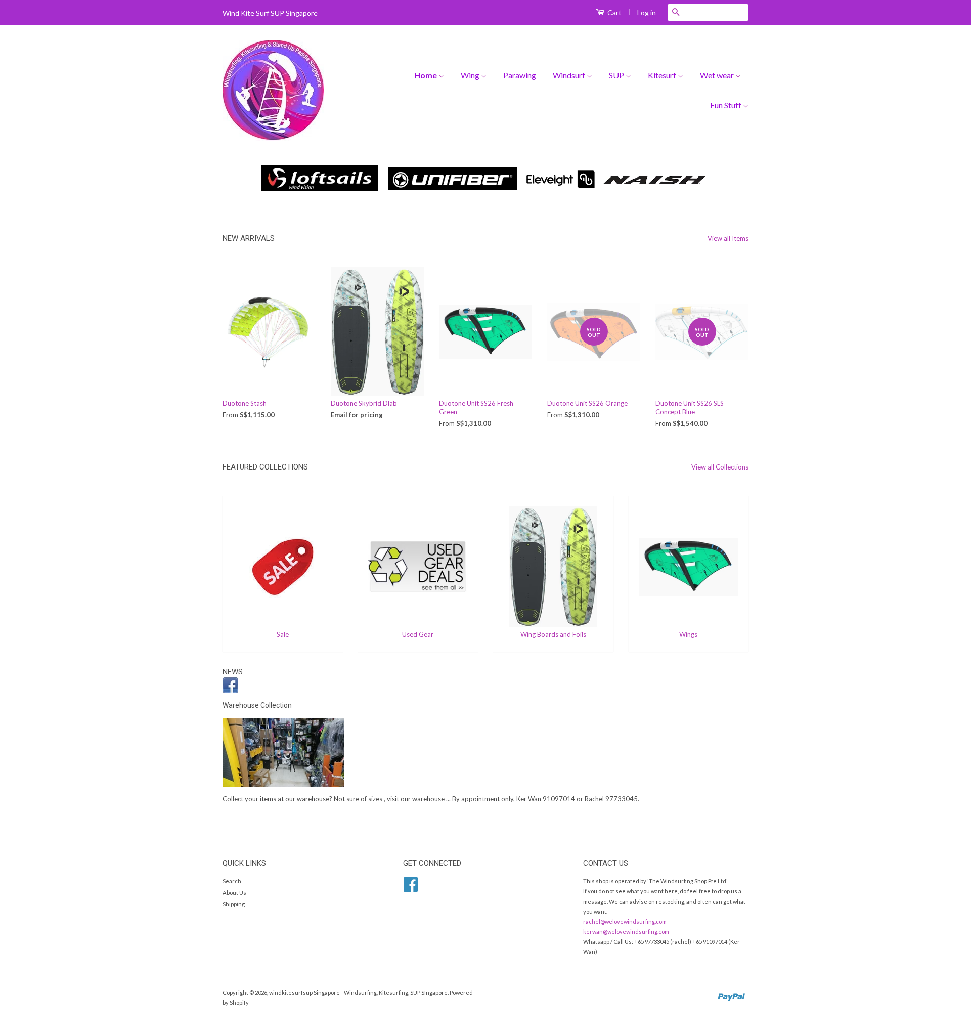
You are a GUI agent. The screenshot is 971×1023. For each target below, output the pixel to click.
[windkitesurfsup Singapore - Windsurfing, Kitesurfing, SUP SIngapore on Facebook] (410, 888)
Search (232, 881)
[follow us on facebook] (485, 685)
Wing (471, 75)
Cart (614, 12)
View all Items (728, 238)
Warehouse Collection (257, 705)
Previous (244, 179)
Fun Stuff (726, 105)
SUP (617, 75)
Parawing (519, 75)
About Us (234, 892)
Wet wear (717, 75)
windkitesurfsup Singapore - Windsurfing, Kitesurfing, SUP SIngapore (358, 992)
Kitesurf (663, 75)
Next (727, 179)
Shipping (234, 904)
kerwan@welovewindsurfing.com (626, 931)
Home (426, 75)
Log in (646, 12)
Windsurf (570, 75)
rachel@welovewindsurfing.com (625, 921)
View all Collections (719, 467)
